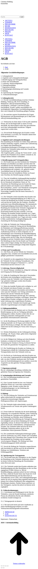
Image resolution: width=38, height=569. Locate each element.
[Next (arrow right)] (3, 567)
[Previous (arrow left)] (1, 567)
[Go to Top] (19, 562)
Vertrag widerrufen (19, 563)
